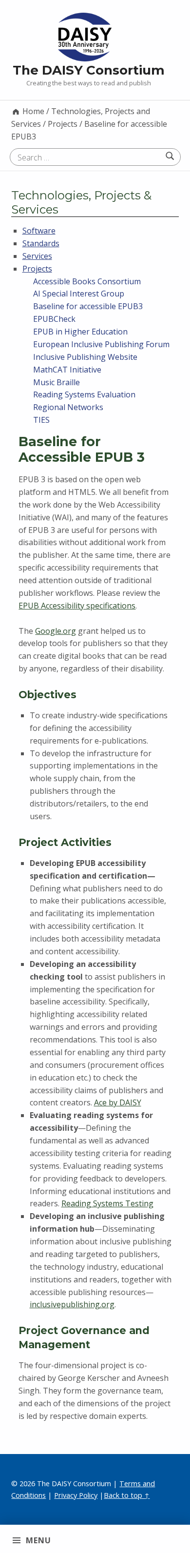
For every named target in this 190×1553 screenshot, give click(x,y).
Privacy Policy (75, 1495)
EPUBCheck (54, 319)
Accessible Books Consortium (87, 281)
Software (39, 230)
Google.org (55, 631)
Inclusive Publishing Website (85, 357)
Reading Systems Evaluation (84, 394)
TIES (41, 419)
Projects (37, 268)
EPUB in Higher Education (80, 331)
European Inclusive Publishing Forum (101, 344)
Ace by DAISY (117, 1102)
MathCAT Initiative (67, 369)
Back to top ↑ (127, 1495)
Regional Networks (68, 407)
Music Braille (56, 382)
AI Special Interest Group (78, 293)
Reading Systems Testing (107, 1203)
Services (37, 256)
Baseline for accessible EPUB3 (88, 306)
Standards (40, 243)
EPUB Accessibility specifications (77, 605)
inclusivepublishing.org (72, 1304)
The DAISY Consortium (89, 70)
